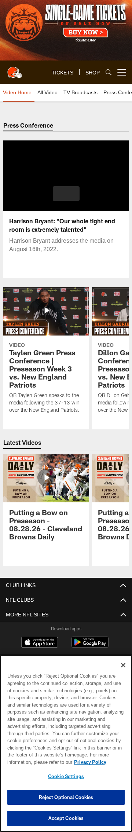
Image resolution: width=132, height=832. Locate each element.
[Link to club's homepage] (14, 69)
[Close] (123, 665)
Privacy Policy (32, 762)
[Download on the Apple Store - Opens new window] (39, 643)
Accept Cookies (66, 818)
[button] (66, 193)
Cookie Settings (66, 776)
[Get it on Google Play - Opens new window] (90, 646)
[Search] (108, 72)
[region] (66, 743)
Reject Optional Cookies (66, 797)
